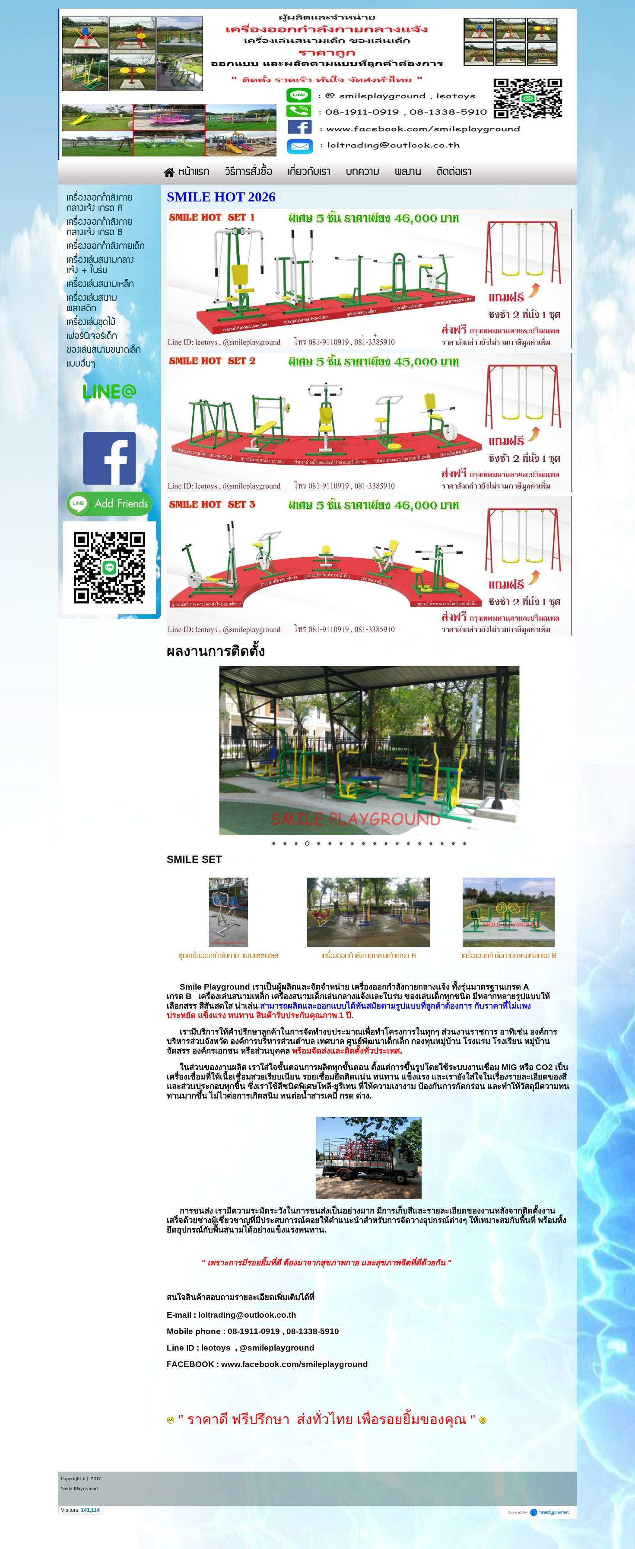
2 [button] (375, 335)
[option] (369, 278)
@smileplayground (276, 1347)
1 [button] (362, 335)
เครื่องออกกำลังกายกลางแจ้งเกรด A (368, 956)
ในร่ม (392, 996)
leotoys (216, 1347)
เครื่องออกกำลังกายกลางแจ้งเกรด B (509, 956)
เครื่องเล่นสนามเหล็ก (233, 996)
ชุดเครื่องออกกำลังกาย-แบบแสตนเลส (228, 956)
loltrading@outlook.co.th (247, 1314)
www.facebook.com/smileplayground (294, 1364)
